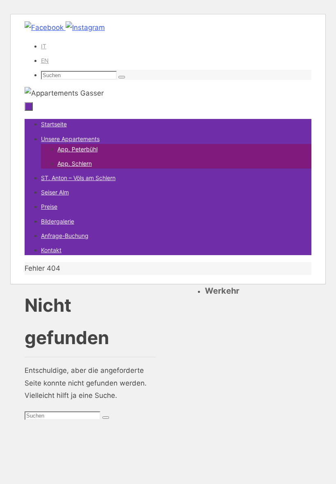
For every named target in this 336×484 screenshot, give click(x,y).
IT (43, 46)
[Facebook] (45, 27)
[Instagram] (85, 27)
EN (45, 60)
